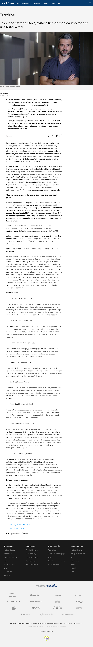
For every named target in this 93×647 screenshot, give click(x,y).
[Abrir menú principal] (90, 3)
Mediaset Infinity (76, 550)
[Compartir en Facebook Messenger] (56, 136)
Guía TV (50, 557)
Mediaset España (9, 550)
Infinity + (6, 561)
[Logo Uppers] (35, 608)
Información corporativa (23, 623)
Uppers (73, 564)
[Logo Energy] (79, 601)
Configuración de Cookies (50, 623)
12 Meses (7, 575)
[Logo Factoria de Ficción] (36, 601)
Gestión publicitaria (74, 623)
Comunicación (13, 3)
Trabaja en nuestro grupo (56, 554)
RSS (82, 623)
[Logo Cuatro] (57, 595)
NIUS (72, 557)
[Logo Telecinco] (35, 595)
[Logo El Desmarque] (13, 601)
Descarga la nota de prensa (20, 524)
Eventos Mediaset (32, 557)
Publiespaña (8, 554)
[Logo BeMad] (14, 608)
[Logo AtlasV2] (24, 614)
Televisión (7, 14)
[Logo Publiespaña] (46, 614)
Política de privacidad (36, 623)
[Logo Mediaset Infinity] (13, 595)
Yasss (72, 572)
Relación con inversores (56, 561)
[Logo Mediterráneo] (68, 614)
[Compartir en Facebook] (60, 136)
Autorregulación (53, 564)
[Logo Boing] (57, 601)
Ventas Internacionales (11, 557)
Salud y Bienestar (32, 564)
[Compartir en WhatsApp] (48, 136)
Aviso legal (13, 623)
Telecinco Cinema (10, 564)
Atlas (5, 568)
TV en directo (52, 550)
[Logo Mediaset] (46, 587)
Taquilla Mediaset (32, 550)
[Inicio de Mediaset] (3, 3)
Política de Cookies (63, 623)
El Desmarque (75, 561)
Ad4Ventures (8, 572)
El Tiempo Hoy (31, 554)
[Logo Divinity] (79, 595)
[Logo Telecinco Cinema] (57, 608)
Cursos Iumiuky (31, 561)
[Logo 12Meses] (79, 608)
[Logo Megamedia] (47, 631)
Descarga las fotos (17, 528)
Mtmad (73, 568)
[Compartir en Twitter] (52, 136)
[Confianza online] (46, 640)
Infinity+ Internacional (78, 554)
